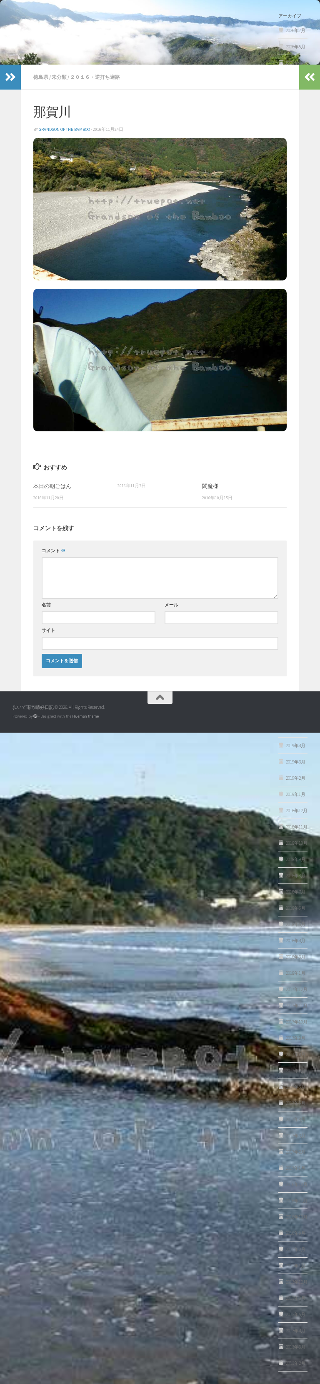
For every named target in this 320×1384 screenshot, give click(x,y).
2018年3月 (295, 957)
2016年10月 (297, 1217)
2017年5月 (295, 1103)
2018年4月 (295, 941)
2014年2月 (295, 1249)
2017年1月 (295, 1168)
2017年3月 (295, 1136)
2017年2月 (295, 1152)
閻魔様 (210, 486)
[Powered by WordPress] (35, 716)
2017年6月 (295, 1087)
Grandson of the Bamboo (64, 129)
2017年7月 (295, 1071)
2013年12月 (297, 1282)
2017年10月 (297, 1022)
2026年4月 (295, 63)
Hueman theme (85, 716)
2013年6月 (295, 1298)
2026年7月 (295, 30)
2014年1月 (295, 1266)
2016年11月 (297, 1201)
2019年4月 (295, 745)
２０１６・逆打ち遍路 (95, 77)
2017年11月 (297, 1006)
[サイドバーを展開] (10, 77)
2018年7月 (295, 892)
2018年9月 (295, 859)
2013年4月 (295, 1331)
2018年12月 (297, 810)
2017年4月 (295, 1119)
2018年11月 (297, 827)
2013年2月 (295, 1363)
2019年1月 (295, 794)
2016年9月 (295, 1233)
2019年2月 (295, 778)
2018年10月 (297, 843)
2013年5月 (295, 1314)
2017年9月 (295, 1038)
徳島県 (40, 77)
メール (171, 605)
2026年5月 (295, 47)
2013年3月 (295, 1347)
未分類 (59, 77)
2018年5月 (295, 924)
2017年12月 (297, 989)
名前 (46, 605)
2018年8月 (295, 875)
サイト (48, 630)
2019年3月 (295, 762)
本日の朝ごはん (52, 486)
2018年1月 (295, 973)
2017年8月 (295, 1054)
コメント (53, 550)
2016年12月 (297, 1184)
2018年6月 (295, 908)
